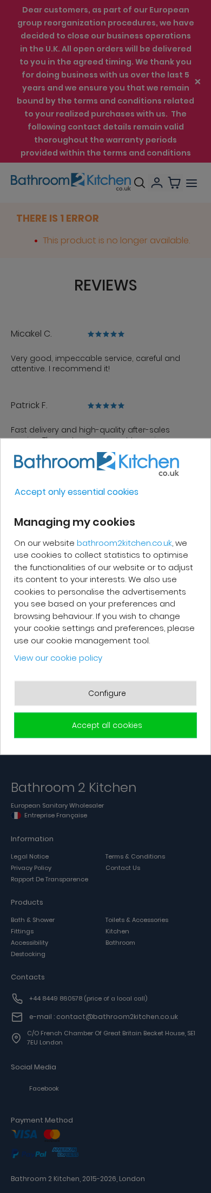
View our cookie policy (58, 657)
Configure (107, 692)
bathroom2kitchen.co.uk (124, 542)
